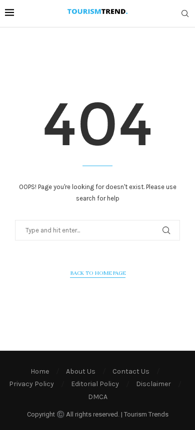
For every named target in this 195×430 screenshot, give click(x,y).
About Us (81, 371)
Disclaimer (153, 384)
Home (39, 371)
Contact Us (131, 371)
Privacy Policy (31, 384)
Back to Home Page (98, 272)
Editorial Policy (95, 384)
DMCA (98, 397)
